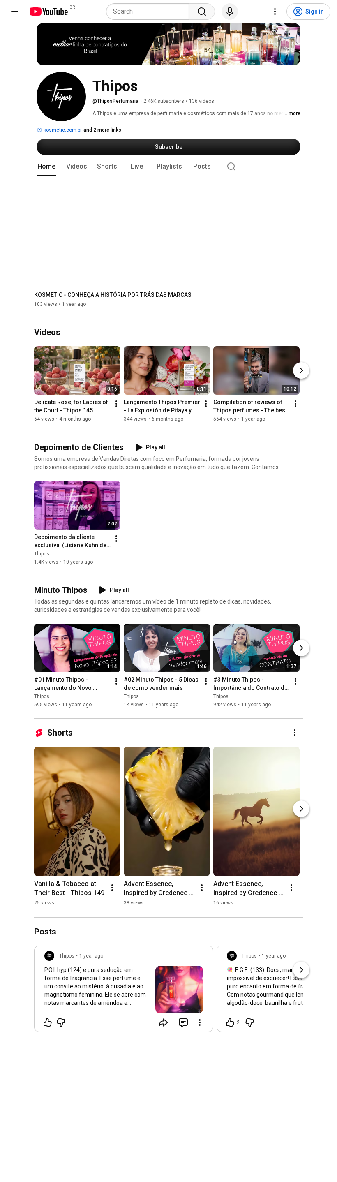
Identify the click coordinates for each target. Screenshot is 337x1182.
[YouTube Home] (48, 11)
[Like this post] (47, 1022)
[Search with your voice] (230, 11)
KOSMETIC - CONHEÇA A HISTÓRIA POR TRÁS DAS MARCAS (113, 294)
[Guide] (15, 11)
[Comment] (183, 1022)
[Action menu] (200, 1022)
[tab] (46, 166)
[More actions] (116, 404)
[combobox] (150, 11)
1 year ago (91, 956)
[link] (123, 991)
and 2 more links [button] (102, 130)
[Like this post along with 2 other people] (230, 1022)
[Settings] (275, 11)
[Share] (163, 1022)
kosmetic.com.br (62, 130)
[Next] (301, 371)
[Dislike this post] (60, 1022)
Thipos (41, 554)
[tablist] (168, 166)
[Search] (202, 11)
